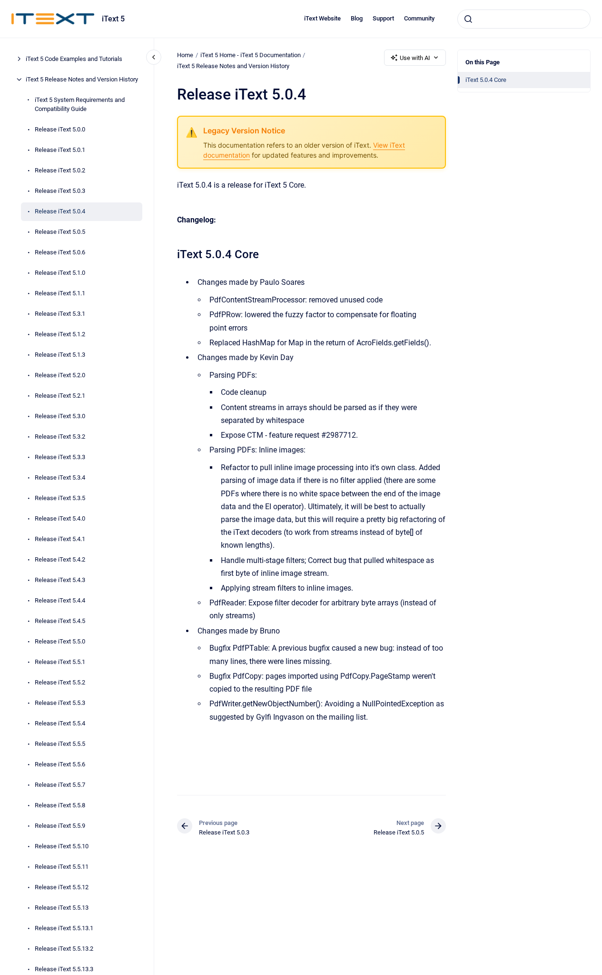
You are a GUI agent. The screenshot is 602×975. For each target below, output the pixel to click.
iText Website (322, 18)
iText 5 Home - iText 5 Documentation (250, 55)
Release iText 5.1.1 (60, 293)
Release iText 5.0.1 (60, 149)
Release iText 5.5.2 (60, 682)
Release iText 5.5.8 (60, 805)
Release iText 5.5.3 (60, 702)
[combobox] (524, 19)
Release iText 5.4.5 (60, 620)
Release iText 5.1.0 (60, 272)
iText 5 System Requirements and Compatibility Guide (80, 104)
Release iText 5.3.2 (60, 436)
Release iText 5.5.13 (62, 907)
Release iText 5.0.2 (60, 170)
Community (419, 18)
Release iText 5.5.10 (62, 846)
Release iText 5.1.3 (60, 354)
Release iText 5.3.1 (60, 313)
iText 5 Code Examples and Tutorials (74, 58)
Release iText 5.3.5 (60, 498)
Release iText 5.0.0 (60, 129)
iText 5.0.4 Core (485, 79)
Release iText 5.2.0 (60, 375)
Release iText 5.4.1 (60, 539)
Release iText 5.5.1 (60, 661)
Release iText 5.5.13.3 (64, 969)
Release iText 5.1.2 (60, 334)
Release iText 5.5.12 (62, 887)
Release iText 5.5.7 (60, 784)
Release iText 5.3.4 (60, 477)
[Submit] (468, 19)
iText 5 (113, 18)
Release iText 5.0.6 (60, 252)
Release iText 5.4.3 (60, 579)
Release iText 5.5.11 (62, 866)
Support (383, 18)
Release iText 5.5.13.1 (64, 928)
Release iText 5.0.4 (60, 211)
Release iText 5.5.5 (60, 743)
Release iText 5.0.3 (60, 190)
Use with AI (415, 57)
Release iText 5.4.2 (60, 559)
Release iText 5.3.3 (60, 457)
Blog (357, 18)
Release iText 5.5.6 (60, 764)
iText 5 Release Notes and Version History (82, 79)
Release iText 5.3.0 (60, 416)
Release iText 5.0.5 (60, 231)
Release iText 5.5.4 (60, 723)
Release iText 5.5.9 (60, 825)
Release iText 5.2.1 (60, 395)
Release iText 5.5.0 (60, 641)
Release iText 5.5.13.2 (64, 948)
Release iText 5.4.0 (60, 518)
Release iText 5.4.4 (60, 600)
